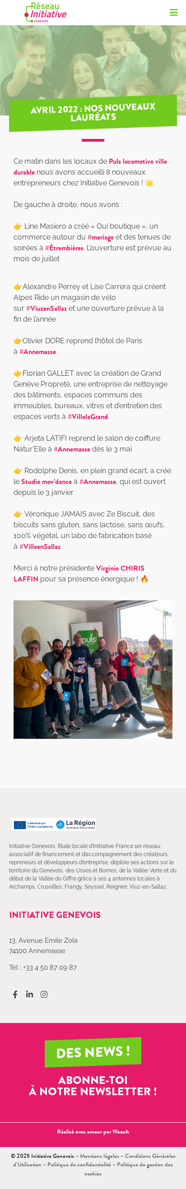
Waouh (120, 1131)
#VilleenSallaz (39, 546)
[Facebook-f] (15, 994)
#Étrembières (64, 248)
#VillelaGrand (88, 416)
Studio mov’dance (46, 481)
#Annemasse (37, 351)
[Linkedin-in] (29, 994)
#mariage (101, 237)
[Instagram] (44, 994)
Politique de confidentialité (79, 1164)
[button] (173, 12)
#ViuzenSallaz (46, 308)
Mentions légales (99, 1156)
